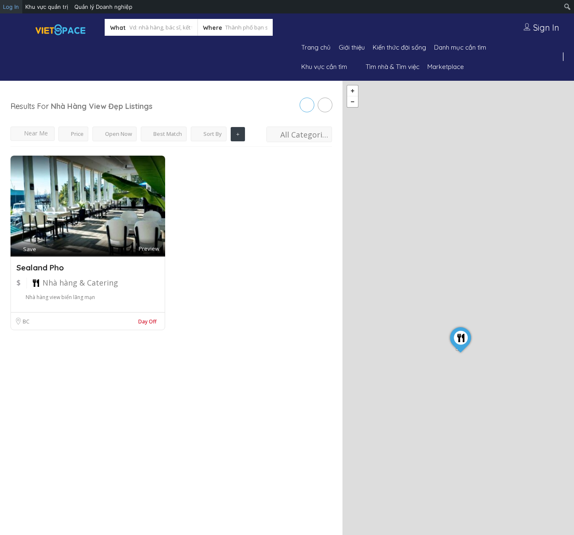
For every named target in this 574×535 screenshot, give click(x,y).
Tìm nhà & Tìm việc (392, 67)
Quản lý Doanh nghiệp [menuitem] (103, 6)
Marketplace (445, 67)
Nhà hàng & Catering (80, 283)
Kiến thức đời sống (399, 47)
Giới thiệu (352, 47)
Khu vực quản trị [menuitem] (46, 6)
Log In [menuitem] (11, 6)
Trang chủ (316, 47)
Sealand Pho (40, 267)
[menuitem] (567, 6)
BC (26, 321)
